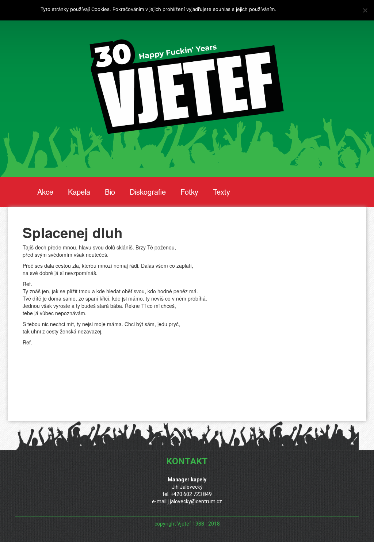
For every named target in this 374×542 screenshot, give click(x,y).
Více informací (294, 9)
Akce (45, 191)
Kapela (79, 191)
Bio (110, 191)
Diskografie (148, 191)
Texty (221, 191)
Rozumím (323, 9)
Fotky (189, 191)
